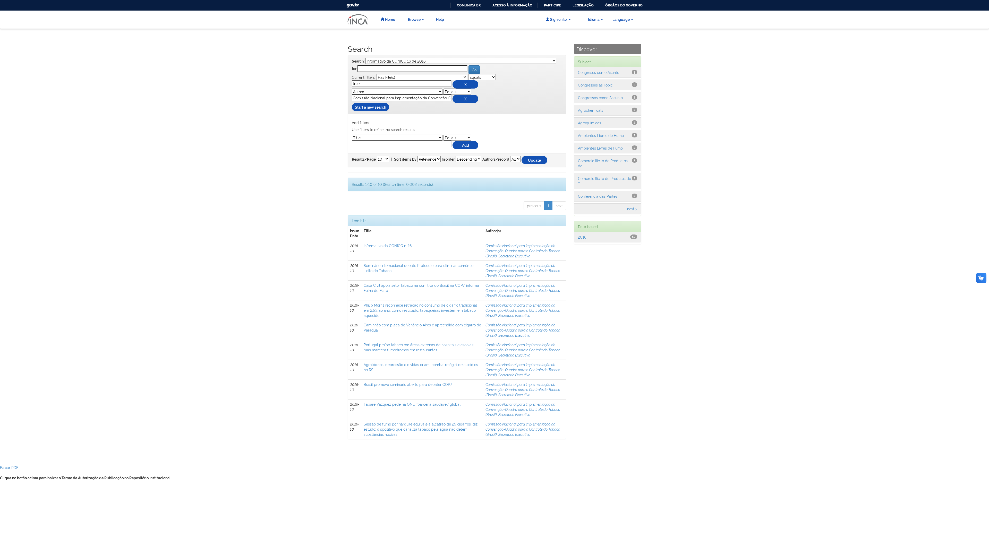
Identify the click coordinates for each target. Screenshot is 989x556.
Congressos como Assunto (600, 97)
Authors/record (495, 159)
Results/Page (364, 159)
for (354, 69)
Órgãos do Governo (624, 5)
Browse (414, 19)
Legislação (583, 5)
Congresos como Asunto (598, 72)
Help (440, 19)
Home (389, 19)
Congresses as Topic (595, 84)
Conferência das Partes (597, 196)
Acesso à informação (512, 5)
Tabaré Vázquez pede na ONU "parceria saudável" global (412, 404)
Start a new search (370, 107)
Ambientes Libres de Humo (601, 135)
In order (448, 159)
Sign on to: (558, 19)
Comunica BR (469, 5)
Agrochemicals (590, 110)
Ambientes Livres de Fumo (600, 147)
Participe (552, 5)
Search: (358, 61)
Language (621, 19)
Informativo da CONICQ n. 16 (388, 245)
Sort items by (405, 159)
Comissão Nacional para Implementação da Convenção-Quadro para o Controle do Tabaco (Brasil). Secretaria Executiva (522, 250)
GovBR (352, 4)
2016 (582, 236)
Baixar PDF (9, 467)
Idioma (594, 19)
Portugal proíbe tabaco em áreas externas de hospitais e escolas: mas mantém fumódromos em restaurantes (419, 347)
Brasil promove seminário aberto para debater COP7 (408, 384)
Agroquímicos (589, 122)
